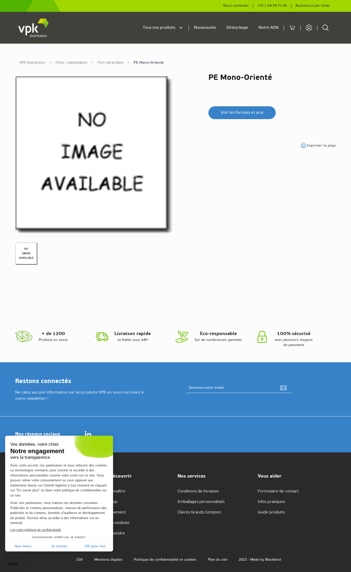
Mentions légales (108, 560)
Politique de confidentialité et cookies (165, 560)
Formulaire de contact (278, 491)
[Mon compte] (309, 28)
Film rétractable (110, 63)
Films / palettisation (71, 63)
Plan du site (217, 560)
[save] (283, 388)
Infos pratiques (271, 502)
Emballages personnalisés (201, 502)
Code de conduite (113, 523)
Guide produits (271, 512)
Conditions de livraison (198, 491)
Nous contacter (236, 6)
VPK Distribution (32, 63)
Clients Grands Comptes (199, 512)
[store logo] (33, 28)
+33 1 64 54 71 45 (272, 6)
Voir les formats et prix (242, 113)
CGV (79, 560)
